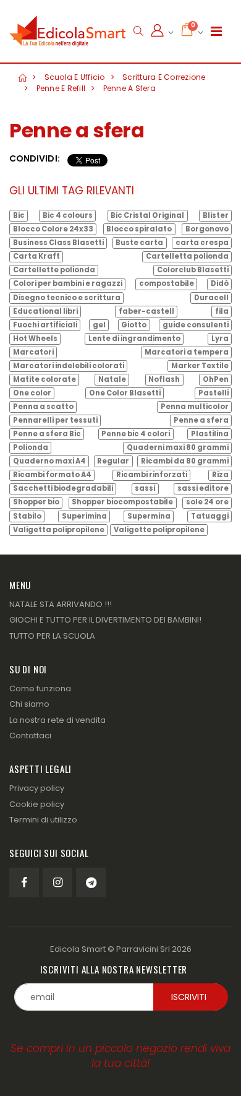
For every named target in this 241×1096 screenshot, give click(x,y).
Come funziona (40, 688)
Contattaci (30, 735)
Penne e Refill (61, 88)
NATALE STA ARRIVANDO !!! (60, 604)
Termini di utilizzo (43, 820)
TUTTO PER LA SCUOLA (52, 636)
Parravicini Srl (143, 949)
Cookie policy (36, 804)
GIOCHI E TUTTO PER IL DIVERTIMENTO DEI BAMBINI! (105, 620)
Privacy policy (36, 788)
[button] (138, 31)
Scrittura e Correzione (164, 77)
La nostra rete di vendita (57, 720)
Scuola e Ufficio (74, 77)
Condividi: (34, 158)
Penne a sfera (129, 88)
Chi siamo (29, 704)
